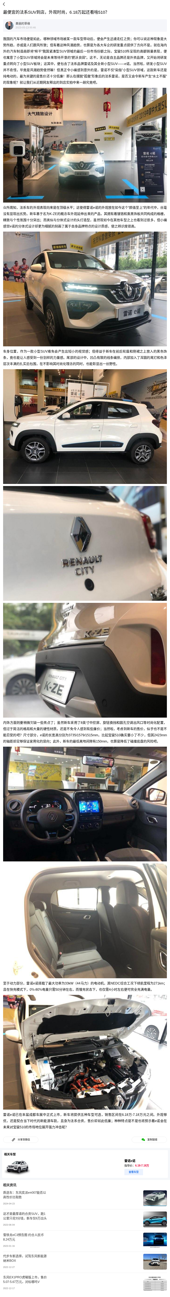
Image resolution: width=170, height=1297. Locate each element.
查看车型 (134, 1172)
